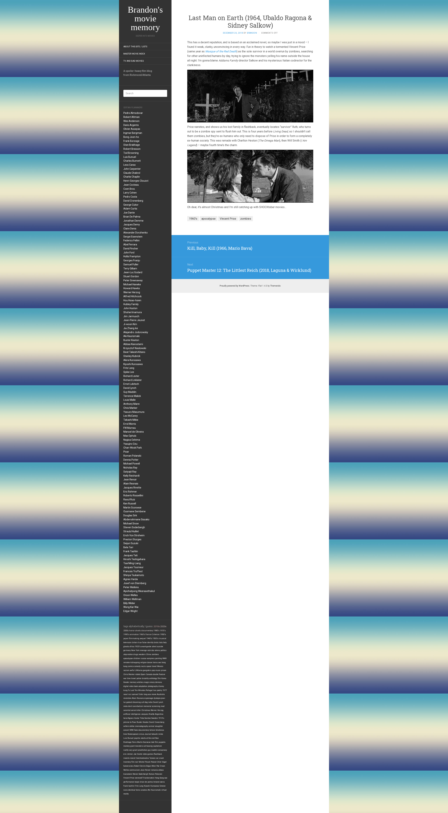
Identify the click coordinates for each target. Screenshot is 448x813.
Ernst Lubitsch (131, 384)
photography (153, 686)
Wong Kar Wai (130, 607)
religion (143, 662)
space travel (151, 666)
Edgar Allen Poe (152, 766)
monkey (126, 746)
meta (125, 706)
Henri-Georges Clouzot (135, 180)
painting (158, 658)
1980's (156, 630)
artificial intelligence (132, 714)
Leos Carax (129, 164)
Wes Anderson (131, 121)
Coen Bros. (129, 188)
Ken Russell (129, 503)
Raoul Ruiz (129, 499)
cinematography (141, 726)
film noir (134, 762)
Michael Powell (131, 463)
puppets (162, 742)
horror (132, 630)
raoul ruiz (127, 694)
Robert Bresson (132, 148)
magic (146, 682)
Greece (162, 786)
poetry (159, 690)
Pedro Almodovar (133, 113)
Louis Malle (129, 399)
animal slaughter (156, 726)
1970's (163, 630)
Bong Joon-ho (131, 137)
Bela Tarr (128, 547)
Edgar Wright (130, 611)
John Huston (130, 308)
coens (162, 782)
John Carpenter (132, 168)
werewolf (139, 778)
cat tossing (148, 746)
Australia (161, 694)
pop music (156, 670)
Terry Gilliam (130, 268)
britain (135, 642)
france (148, 634)
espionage (148, 698)
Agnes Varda (130, 579)
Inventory (127, 762)
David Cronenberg (133, 200)
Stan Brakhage (131, 144)
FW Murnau (129, 427)
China (148, 654)
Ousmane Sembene (134, 511)
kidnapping (135, 662)
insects (126, 758)
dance (149, 662)
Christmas (145, 710)
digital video (128, 686)
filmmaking (134, 638)
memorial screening (152, 706)
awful (132, 670)
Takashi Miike (130, 419)
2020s (163, 626)
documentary (147, 630)
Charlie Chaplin (131, 176)
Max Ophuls (129, 435)
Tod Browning (131, 152)
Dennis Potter (130, 459)
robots (137, 674)
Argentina (159, 714)
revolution (127, 698)
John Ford (128, 252)
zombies (155, 654)
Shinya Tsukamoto (133, 575)
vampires (151, 658)
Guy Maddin (129, 392)
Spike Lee (128, 372)
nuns (125, 790)
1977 (165, 690)
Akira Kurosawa (132, 360)
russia (143, 658)
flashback (158, 754)
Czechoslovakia (142, 758)
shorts (138, 630)
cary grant (133, 750)
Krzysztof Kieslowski (134, 348)
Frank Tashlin (130, 551)
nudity (125, 750)
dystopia (157, 698)
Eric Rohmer (130, 491)
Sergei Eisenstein (132, 236)
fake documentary (141, 730)
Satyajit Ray (129, 471)
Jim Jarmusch (131, 316)
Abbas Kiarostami (133, 344)
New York (135, 650)
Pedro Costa (130, 196)
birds (156, 642)
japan (125, 638)
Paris (134, 742)
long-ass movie (150, 694)
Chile (159, 762)
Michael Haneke (132, 284)
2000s (126, 630)
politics (163, 650)
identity (150, 642)
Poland (153, 762)
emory (152, 682)
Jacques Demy (131, 224)
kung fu (126, 690)
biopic (137, 782)
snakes (144, 790)
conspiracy (162, 750)
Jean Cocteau (131, 184)
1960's (142, 634)
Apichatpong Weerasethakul (139, 591)
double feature (159, 674)
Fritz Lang (128, 368)
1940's (149, 638)
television (127, 642)
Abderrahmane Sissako (136, 519)
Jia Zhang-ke (130, 328)
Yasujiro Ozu (130, 443)
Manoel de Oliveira (133, 431)
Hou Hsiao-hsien (132, 300)
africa (132, 646)
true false (142, 642)
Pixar (126, 451)
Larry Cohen (130, 192)
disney (161, 686)
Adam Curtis (130, 208)
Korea (163, 678)
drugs (135, 654)
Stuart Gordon (131, 276)
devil (130, 706)
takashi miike (157, 734)
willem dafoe (128, 726)
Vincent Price (128, 778)
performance (128, 782)
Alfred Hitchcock (132, 296)
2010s (157, 626)
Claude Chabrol (131, 172)
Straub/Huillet (131, 531)
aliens (157, 650)
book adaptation (140, 686)
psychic (137, 738)
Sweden (154, 718)
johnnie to (127, 722)
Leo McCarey (130, 415)
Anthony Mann (131, 403)
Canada (149, 674)
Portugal (149, 690)
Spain (143, 674)
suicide (160, 646)
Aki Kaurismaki (131, 336)
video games (148, 754)
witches (140, 682)
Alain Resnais (130, 483)
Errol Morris (129, 423)
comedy (137, 666)
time (125, 734)
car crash (160, 758)
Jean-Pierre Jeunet (134, 320)
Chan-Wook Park (132, 447)
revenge (143, 650)
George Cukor (130, 204)
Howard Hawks (131, 288)
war (125, 678)
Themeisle (275, 286)
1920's (138, 646)
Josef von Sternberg (134, 583)
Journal (148, 734)
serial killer (136, 710)
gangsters (147, 670)
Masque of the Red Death (221, 51)
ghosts (126, 646)
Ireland (156, 782)
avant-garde (146, 646)
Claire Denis (129, 228)
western (142, 654)
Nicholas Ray (130, 467)
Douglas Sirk (130, 515)
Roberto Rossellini (133, 495)
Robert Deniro (140, 766)
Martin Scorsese (132, 507)
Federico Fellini (131, 240)
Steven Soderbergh (134, 527)
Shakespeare (133, 734)
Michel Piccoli (144, 762)
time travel (131, 678)
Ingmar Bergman (132, 133)
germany (127, 650)
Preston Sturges (132, 539)
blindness (160, 730)
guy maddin (153, 750)
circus (141, 734)
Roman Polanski (132, 455)
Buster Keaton (131, 340)
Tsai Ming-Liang (132, 563)
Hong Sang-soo (161, 778)
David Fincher (130, 248)
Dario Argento (131, 125)
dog (146, 702)
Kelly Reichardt (131, 475)
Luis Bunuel (129, 157)
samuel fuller (137, 694)
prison (163, 670)
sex (159, 662)
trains (155, 662)
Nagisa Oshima (131, 439)
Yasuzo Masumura (133, 412)
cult (142, 702)
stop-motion (128, 654)
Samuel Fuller (130, 264)
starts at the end (148, 738)
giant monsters (136, 746)
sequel (143, 638)
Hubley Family (131, 304)
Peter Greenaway (133, 280)
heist (125, 718)
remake (126, 662)
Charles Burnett (132, 160)
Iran (154, 690)
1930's (155, 638)
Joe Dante (129, 212)
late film (154, 742)
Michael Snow (131, 523)
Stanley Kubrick (131, 356)
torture (152, 730)
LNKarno (138, 670)
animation (134, 634)
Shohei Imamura (132, 312)
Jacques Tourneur (133, 567)
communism (135, 770)
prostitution (142, 750)
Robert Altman (131, 117)
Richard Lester (131, 376)
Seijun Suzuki (130, 543)
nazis (143, 666)
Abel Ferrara (130, 244)
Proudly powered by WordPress (234, 286)
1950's (163, 634)
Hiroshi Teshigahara (134, 559)
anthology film (155, 678)
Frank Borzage (131, 141)
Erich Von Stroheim (134, 535)
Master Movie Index (134, 54)
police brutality (142, 678)
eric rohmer (128, 754)
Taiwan (152, 758)
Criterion (156, 634)
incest (132, 758)
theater (126, 682)
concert (126, 730)
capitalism (157, 746)
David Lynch (129, 388)
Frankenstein (148, 778)
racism (126, 670)
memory (133, 682)
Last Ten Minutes (137, 690)
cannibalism (138, 706)
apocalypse (128, 658)
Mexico (160, 666)
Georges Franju (131, 260)
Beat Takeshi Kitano (134, 352)
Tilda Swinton (145, 718)
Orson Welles (130, 595)
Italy (165, 642)
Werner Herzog (131, 292)
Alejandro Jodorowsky (135, 332)
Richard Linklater (132, 380)
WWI (132, 730)
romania (154, 770)
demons (158, 682)
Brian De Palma (131, 216)
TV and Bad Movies (133, 61)
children (136, 658)
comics (131, 666)
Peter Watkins (131, 587)
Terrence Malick (132, 396)
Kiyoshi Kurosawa (133, 364)
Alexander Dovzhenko (135, 232)
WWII (164, 658)
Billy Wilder (129, 603)
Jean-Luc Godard (132, 272)
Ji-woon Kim (130, 324)
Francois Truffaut (133, 571)
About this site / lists (135, 46)
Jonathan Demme (133, 220)
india (150, 702)
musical (162, 638)
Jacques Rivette (132, 487)
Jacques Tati (130, 555)
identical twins (134, 790)
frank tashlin (128, 786)
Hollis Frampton (132, 256)
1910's (161, 718)
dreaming (137, 702)
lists (161, 642)
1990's (126, 634)
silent (154, 646)
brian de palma (146, 782)
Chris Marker (130, 407)
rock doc (150, 650)
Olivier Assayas (131, 129)
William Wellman (132, 599)
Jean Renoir (130, 479)
